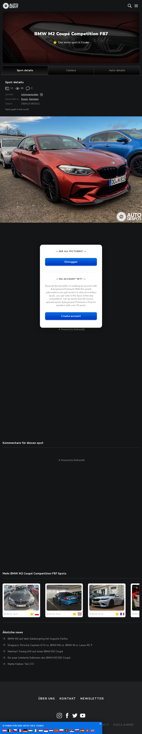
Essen (24, 99)
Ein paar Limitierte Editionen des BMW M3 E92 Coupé (39, 657)
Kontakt (68, 699)
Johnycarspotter (29, 94)
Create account (71, 316)
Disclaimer (123, 725)
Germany (34, 99)
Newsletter (92, 699)
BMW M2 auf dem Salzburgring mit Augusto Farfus (38, 638)
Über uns (46, 699)
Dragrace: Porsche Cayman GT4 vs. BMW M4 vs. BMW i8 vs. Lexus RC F (50, 645)
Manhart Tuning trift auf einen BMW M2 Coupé (35, 651)
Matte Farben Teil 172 (21, 664)
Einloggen (71, 261)
